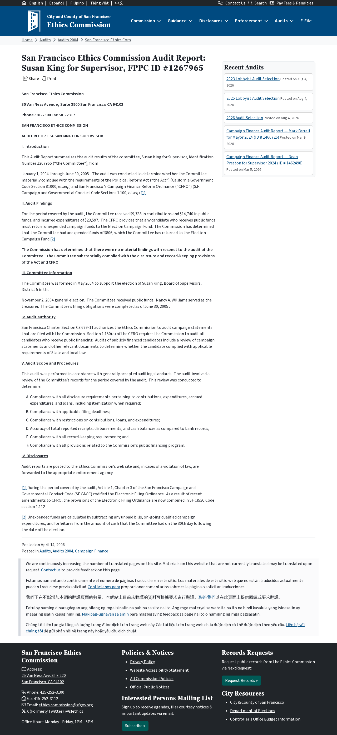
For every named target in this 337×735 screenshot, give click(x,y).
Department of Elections (252, 711)
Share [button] (33, 79)
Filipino (77, 3)
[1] (143, 193)
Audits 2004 (68, 40)
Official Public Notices (150, 687)
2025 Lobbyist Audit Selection (253, 98)
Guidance (177, 21)
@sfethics (74, 711)
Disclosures (210, 21)
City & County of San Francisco (257, 702)
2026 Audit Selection (244, 118)
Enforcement (248, 21)
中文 (119, 3)
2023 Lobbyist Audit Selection (253, 79)
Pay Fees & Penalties (294, 3)
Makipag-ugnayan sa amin (105, 614)
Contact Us (235, 3)
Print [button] (51, 79)
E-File (306, 21)
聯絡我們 (207, 597)
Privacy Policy (142, 662)
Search (261, 3)
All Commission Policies (152, 679)
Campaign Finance (91, 551)
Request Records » (241, 680)
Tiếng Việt (99, 3)
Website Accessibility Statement (159, 670)
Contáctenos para (104, 587)
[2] (52, 239)
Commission (143, 21)
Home (27, 40)
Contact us (51, 570)
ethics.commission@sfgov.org (66, 705)
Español (56, 3)
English (36, 3)
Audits (281, 21)
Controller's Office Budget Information (265, 719)
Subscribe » (135, 726)
